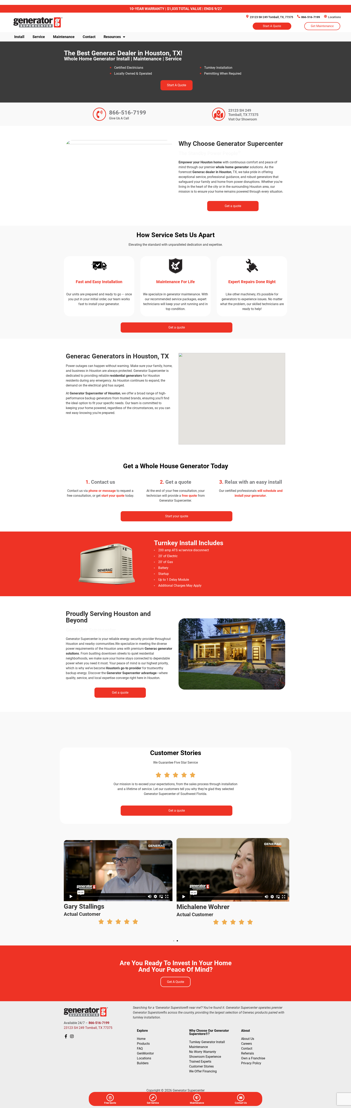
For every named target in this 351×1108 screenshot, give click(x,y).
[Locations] (325, 16)
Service (38, 37)
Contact (89, 37)
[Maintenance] (196, 1097)
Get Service (153, 1102)
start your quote (113, 496)
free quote (189, 496)
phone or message (103, 491)
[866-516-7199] (298, 16)
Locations (334, 17)
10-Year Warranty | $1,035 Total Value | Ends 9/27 (175, 9)
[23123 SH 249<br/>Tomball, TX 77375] (218, 114)
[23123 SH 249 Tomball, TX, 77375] (247, 16)
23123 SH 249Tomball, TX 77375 (243, 112)
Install (19, 37)
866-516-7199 (310, 17)
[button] (173, 940)
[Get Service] (153, 1097)
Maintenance (64, 37)
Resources (112, 37)
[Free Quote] (110, 1097)
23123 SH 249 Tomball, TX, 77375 (271, 17)
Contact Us (241, 1102)
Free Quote (110, 1102)
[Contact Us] (240, 1097)
